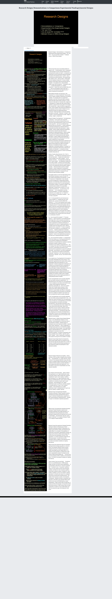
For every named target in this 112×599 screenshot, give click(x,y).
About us (43, 2)
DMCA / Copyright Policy (55, 2)
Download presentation (29, 50)
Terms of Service (68, 2)
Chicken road (47, 2)
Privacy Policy (62, 2)
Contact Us (74, 2)
